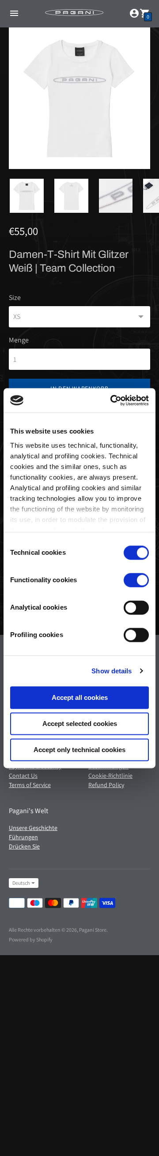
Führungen (23, 837)
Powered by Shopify (31, 939)
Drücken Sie (24, 846)
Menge (19, 340)
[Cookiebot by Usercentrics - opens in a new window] (112, 400)
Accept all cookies (80, 697)
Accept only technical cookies (79, 749)
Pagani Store (92, 929)
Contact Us (23, 776)
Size (15, 298)
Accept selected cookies (79, 723)
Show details (111, 671)
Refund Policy (106, 785)
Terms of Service (30, 785)
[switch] (136, 580)
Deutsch (21, 882)
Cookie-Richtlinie (110, 776)
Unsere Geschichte (33, 828)
